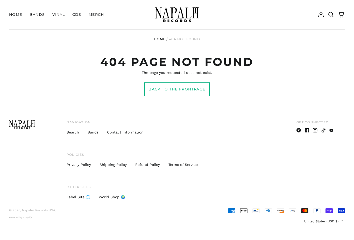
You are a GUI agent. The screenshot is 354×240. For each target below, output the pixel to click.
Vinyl (58, 14)
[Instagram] (315, 130)
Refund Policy (147, 165)
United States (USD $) (321, 221)
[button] (331, 15)
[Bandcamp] (298, 130)
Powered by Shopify (20, 217)
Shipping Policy (113, 165)
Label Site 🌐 (78, 197)
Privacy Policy (79, 165)
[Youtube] (331, 130)
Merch (96, 14)
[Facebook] (307, 130)
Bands (37, 14)
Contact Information (125, 132)
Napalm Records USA (38, 210)
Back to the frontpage (176, 89)
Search (73, 132)
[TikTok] (323, 130)
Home (15, 14)
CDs (76, 14)
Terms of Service (183, 165)
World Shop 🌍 (112, 197)
